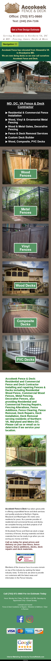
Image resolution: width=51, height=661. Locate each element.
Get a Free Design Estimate (25, 29)
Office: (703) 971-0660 (25, 16)
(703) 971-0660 (15, 594)
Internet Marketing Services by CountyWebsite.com (25, 657)
